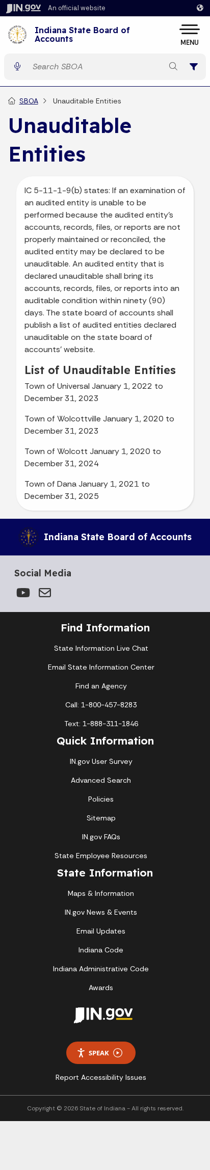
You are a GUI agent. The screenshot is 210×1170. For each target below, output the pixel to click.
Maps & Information (101, 893)
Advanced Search (101, 780)
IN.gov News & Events (101, 912)
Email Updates (100, 931)
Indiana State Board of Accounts (82, 35)
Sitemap (101, 817)
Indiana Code (100, 949)
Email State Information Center (101, 667)
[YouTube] (22, 592)
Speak (99, 1052)
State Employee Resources (101, 855)
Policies (101, 799)
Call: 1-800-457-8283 (101, 704)
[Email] (45, 592)
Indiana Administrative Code (101, 968)
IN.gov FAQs (101, 836)
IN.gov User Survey (101, 761)
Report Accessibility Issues (101, 1077)
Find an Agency (101, 685)
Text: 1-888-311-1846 (101, 723)
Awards (101, 987)
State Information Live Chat (101, 648)
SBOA (28, 100)
